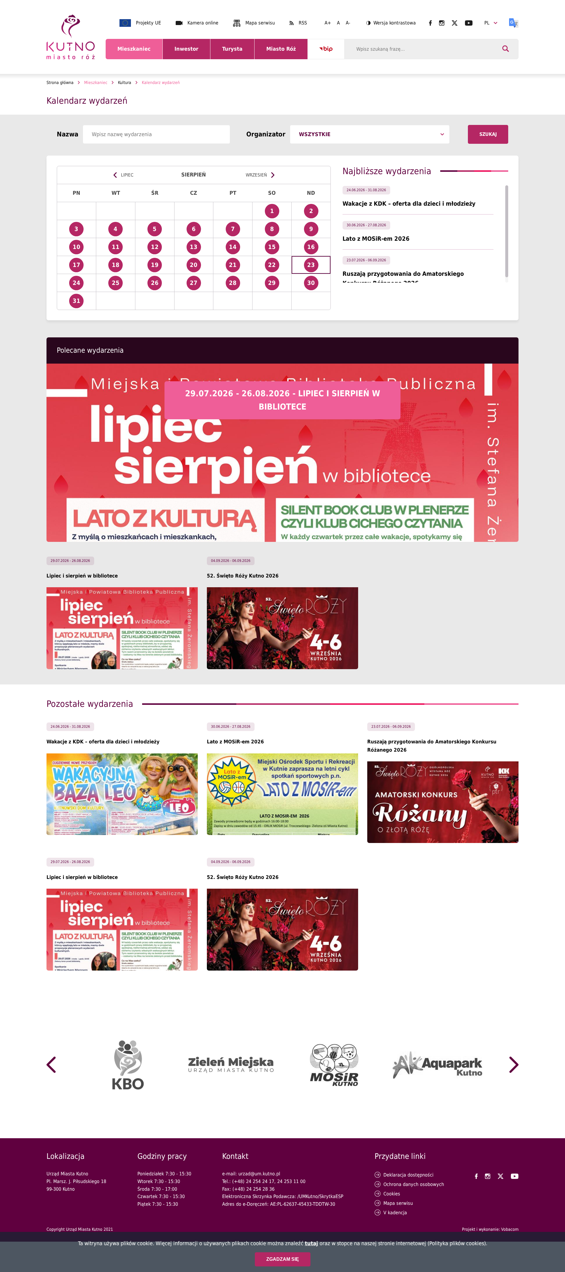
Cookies (391, 1194)
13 (195, 248)
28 (234, 284)
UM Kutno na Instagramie (441, 23)
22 (273, 266)
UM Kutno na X (455, 23)
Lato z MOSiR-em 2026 (376, 238)
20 (195, 266)
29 (273, 284)
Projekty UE (148, 23)
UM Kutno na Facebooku (430, 23)
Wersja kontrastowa (391, 23)
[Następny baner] (514, 1065)
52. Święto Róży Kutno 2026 (243, 576)
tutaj (311, 1243)
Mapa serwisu (260, 23)
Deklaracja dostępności (408, 1175)
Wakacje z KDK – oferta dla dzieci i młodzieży (409, 203)
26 (156, 284)
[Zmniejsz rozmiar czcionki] (348, 23)
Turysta (236, 52)
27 (195, 284)
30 (312, 284)
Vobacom (510, 1229)
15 (273, 248)
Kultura (124, 82)
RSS (303, 23)
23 (312, 266)
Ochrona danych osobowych (413, 1184)
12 (156, 248)
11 (117, 248)
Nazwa (67, 134)
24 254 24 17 (260, 1181)
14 (234, 248)
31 (78, 302)
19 (156, 266)
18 (117, 266)
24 (78, 284)
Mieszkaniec (135, 52)
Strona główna (60, 82)
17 (78, 266)
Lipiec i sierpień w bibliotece (82, 576)
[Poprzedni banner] (51, 1065)
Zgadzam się (282, 1258)
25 (117, 284)
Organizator (265, 134)
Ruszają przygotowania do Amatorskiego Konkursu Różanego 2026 (431, 746)
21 (234, 266)
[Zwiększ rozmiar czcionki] (328, 23)
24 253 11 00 (291, 1181)
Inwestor (190, 52)
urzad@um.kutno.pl (259, 1174)
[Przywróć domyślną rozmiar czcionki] (338, 23)
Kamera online (202, 23)
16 (312, 248)
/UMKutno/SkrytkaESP (320, 1196)
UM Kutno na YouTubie (469, 23)
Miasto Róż (283, 52)
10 (78, 248)
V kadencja (395, 1212)
